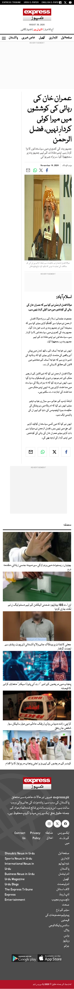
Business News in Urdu (20, 874)
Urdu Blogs (12, 884)
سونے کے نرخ (62, 910)
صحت (65, 905)
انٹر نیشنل (63, 874)
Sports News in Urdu (18, 858)
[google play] (24, 959)
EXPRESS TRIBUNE (11, 2)
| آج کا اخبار (48, 29)
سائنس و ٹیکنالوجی (59, 925)
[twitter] (54, 452)
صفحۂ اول (66, 37)
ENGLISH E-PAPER (51, 2)
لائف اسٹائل (62, 889)
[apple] (50, 959)
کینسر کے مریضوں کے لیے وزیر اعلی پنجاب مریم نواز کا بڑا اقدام (38, 763)
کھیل (42, 37)
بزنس (66, 936)
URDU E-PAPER (31, 2)
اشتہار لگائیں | (27, 29)
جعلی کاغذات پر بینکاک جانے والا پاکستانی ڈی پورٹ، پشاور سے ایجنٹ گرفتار (38, 646)
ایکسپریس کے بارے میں (63, 838)
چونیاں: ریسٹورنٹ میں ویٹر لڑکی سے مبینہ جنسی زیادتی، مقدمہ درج (37, 567)
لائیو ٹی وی (38, 29)
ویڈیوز (66, 941)
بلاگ (66, 930)
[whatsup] (42, 452)
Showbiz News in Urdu (20, 853)
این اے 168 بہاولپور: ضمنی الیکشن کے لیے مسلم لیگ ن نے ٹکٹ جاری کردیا (39, 607)
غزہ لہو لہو (64, 863)
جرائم (66, 946)
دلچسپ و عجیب (60, 899)
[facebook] (65, 452)
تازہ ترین (53, 37)
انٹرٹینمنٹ (63, 884)
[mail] (30, 452)
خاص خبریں (28, 37)
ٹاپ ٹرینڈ (64, 894)
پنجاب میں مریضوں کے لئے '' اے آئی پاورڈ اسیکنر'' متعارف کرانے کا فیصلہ (37, 686)
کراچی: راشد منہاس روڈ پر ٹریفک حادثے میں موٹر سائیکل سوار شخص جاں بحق (39, 726)
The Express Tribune (19, 889)
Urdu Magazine (15, 879)
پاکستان (13, 37)
